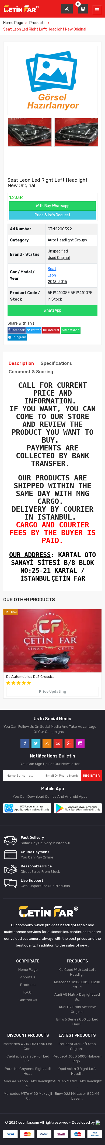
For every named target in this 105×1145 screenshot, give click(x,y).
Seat (52, 269)
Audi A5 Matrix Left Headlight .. (77, 1083)
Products (37, 23)
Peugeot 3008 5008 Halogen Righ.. (77, 1058)
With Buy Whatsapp (52, 206)
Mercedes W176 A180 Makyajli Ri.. (28, 1096)
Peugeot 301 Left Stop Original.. (77, 1046)
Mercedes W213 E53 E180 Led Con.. (28, 1046)
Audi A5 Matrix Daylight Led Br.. (77, 996)
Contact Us (28, 1000)
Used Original (59, 257)
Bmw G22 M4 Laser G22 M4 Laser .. (77, 1096)
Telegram (18, 337)
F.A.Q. (27, 992)
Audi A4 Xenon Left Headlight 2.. (28, 1083)
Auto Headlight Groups (67, 240)
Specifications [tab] (56, 363)
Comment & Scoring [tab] (31, 371)
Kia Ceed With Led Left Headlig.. (77, 972)
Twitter (35, 330)
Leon (52, 275)
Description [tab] (21, 363)
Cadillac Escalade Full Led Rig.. (27, 1058)
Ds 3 (14, 612)
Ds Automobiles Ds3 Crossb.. (30, 677)
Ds (6, 612)
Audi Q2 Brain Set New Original (77, 1009)
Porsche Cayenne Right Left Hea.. (28, 1071)
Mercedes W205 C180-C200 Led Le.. (77, 984)
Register (91, 775)
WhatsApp (52, 310)
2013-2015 (57, 281)
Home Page (13, 23)
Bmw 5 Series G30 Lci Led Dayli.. (77, 1021)
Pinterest (52, 330)
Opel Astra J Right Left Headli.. (77, 1071)
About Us (28, 977)
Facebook (17, 330)
